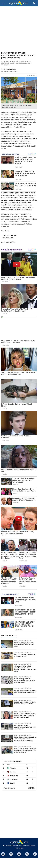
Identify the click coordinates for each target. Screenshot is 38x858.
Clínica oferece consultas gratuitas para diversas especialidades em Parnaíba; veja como (25, 668)
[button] (3, 3)
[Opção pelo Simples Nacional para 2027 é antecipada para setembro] (7, 691)
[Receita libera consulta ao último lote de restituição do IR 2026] (7, 703)
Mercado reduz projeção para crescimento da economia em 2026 (24, 644)
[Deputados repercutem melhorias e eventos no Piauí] (7, 655)
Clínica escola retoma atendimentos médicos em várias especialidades (25, 727)
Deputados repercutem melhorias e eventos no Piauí (25, 655)
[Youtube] (19, 854)
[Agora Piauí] (18, 3)
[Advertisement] (19, 29)
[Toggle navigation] (34, 3)
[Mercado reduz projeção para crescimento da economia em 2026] (7, 644)
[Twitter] (35, 854)
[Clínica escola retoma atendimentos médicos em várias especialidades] (7, 726)
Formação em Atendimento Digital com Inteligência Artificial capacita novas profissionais (25, 738)
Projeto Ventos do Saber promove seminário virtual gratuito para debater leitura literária (25, 715)
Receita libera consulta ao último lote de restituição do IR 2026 (25, 703)
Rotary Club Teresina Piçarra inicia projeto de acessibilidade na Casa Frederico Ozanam (25, 750)
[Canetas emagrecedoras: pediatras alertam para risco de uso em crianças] (7, 680)
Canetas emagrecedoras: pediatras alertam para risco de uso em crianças (24, 680)
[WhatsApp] (27, 854)
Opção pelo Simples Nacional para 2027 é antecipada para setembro (25, 691)
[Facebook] (3, 854)
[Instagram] (11, 854)
